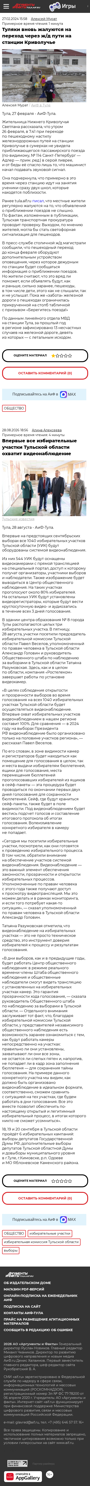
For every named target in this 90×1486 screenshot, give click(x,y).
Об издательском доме (27, 1283)
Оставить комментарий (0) (45, 373)
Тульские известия (18, 519)
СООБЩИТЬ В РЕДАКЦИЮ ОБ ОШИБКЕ (38, 1330)
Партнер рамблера (43, 1463)
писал (38, 201)
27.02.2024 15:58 (14, 19)
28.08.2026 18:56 (15, 430)
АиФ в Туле (41, 105)
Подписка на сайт (22, 1306)
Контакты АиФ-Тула (23, 1313)
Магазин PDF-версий (24, 1289)
